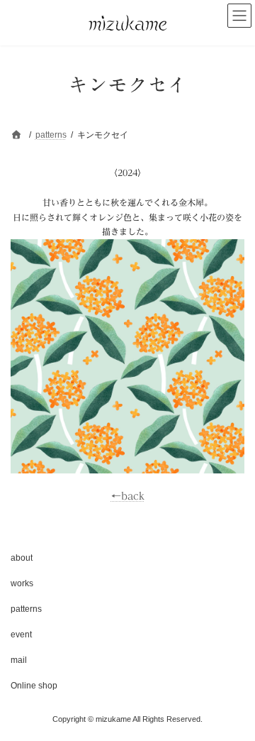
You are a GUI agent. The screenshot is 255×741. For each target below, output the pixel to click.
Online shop (34, 686)
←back (127, 496)
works (22, 583)
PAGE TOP (235, 703)
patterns (26, 609)
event (21, 635)
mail (19, 660)
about (22, 558)
